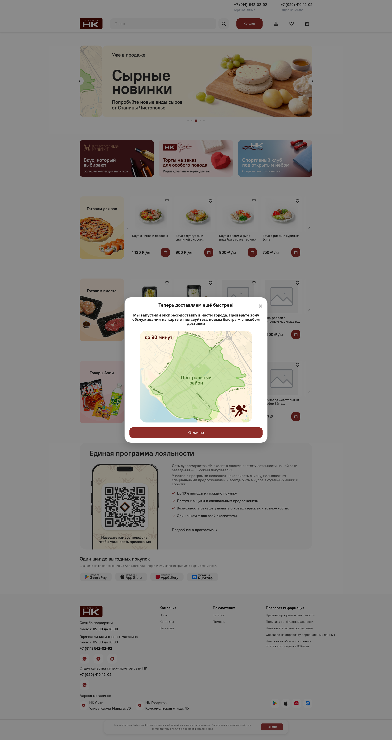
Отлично (196, 432)
